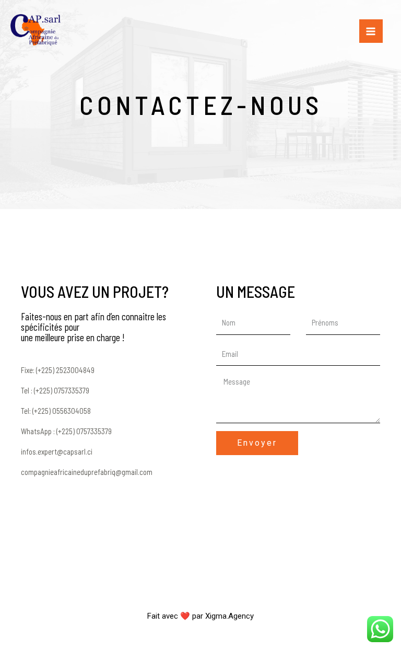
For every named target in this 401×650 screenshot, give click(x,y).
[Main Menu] (371, 31)
